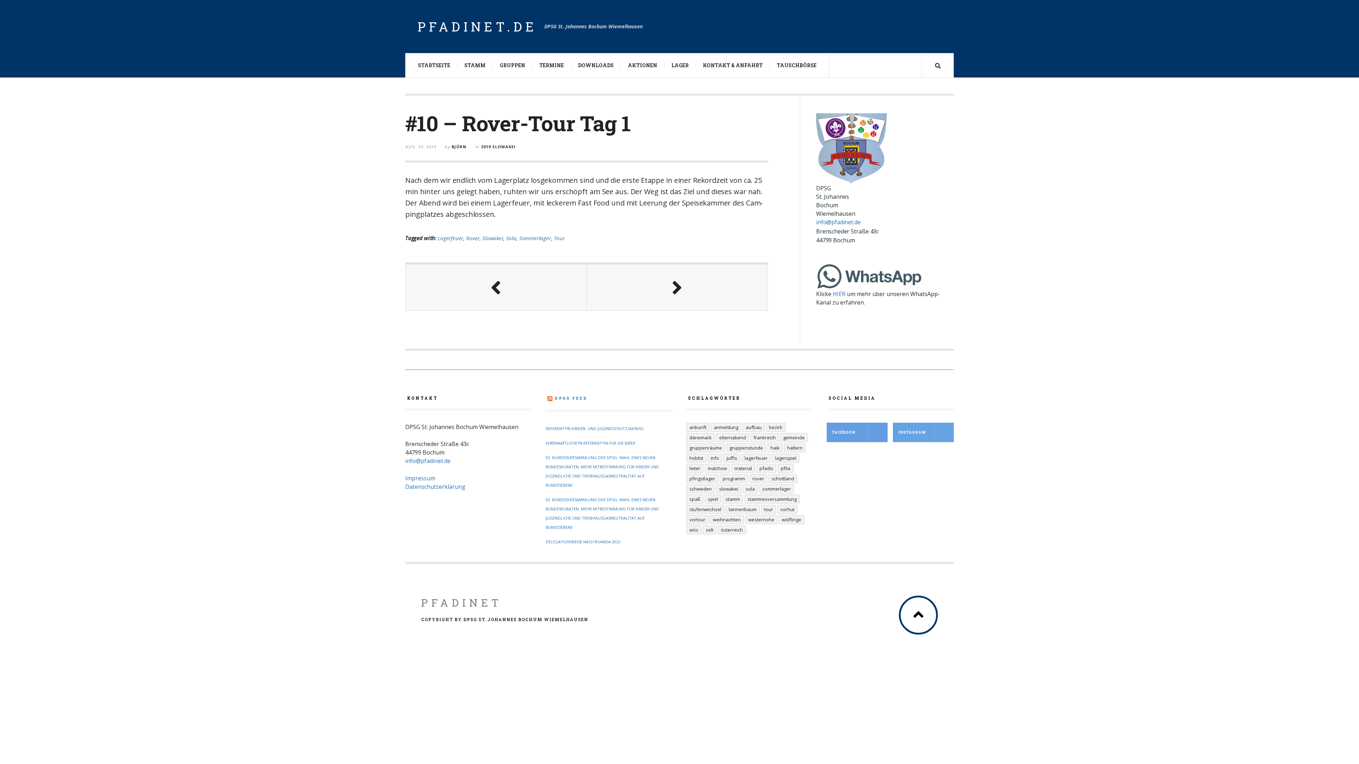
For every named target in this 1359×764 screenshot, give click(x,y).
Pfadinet (461, 602)
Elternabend (732, 437)
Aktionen (642, 65)
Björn (459, 146)
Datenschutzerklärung (435, 487)
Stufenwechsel (705, 509)
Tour (559, 238)
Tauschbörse (796, 65)
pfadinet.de (477, 26)
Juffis (732, 458)
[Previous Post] (496, 288)
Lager (680, 65)
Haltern (795, 448)
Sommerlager (535, 238)
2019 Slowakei (498, 146)
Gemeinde (794, 437)
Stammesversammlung (772, 499)
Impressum (420, 478)
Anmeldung (726, 427)
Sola (511, 238)
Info (715, 458)
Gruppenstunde (746, 448)
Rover (473, 238)
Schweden (700, 489)
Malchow (717, 468)
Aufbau (754, 427)
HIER (839, 294)
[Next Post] (677, 288)
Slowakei (492, 238)
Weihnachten (727, 519)
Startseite (434, 65)
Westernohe (761, 519)
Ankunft (697, 427)
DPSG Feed (571, 398)
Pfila (785, 468)
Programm (734, 478)
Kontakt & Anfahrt (733, 65)
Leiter (694, 468)
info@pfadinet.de (838, 222)
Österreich (732, 530)
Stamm (475, 65)
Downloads (596, 65)
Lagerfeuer (450, 238)
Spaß (694, 499)
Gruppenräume (705, 448)
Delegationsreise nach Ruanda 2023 (583, 541)
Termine (551, 65)
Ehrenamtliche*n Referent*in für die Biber (590, 443)
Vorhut (787, 509)
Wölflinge (791, 519)
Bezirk (775, 427)
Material (743, 468)
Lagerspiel (785, 458)
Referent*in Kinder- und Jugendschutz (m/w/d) (594, 428)
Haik (775, 448)
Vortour (697, 519)
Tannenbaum (743, 509)
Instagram (912, 432)
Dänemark (700, 437)
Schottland (783, 478)
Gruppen (512, 65)
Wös (693, 530)
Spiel (713, 499)
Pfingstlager (702, 478)
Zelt (709, 530)
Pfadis (766, 468)
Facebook (844, 432)
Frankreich (764, 437)
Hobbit (696, 458)
